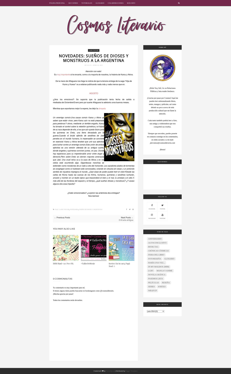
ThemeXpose (110, 371)
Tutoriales (86, 3)
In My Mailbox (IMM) (158, 267)
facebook (152, 209)
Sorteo (162, 287)
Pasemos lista (155, 279)
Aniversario (155, 239)
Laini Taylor (93, 50)
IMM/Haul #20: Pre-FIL (63, 263)
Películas (153, 283)
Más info (131, 3)
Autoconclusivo (157, 243)
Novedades (74, 209)
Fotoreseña (154, 259)
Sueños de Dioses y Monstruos (90, 209)
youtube (162, 218)
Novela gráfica (156, 275)
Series (151, 287)
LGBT (150, 271)
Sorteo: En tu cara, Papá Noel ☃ (119, 264)
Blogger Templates (131, 371)
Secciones (73, 3)
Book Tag (153, 247)
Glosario (100, 3)
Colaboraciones (116, 3)
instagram (151, 218)
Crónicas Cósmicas (158, 251)
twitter (162, 209)
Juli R (89, 65)
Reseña (166, 283)
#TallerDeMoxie (88, 263)
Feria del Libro (156, 255)
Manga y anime (164, 271)
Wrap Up (152, 291)
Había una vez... (156, 263)
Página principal (57, 3)
